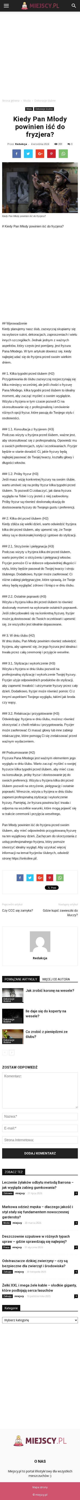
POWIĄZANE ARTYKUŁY (21, 979)
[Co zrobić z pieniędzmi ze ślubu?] (12, 1036)
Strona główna (10, 100)
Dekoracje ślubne (44, 108)
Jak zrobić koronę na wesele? (50, 990)
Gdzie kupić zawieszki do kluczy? (60, 913)
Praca (6, 1247)
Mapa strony (40, 1487)
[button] (74, 6)
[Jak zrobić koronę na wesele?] (12, 995)
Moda (29, 108)
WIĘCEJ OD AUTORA (56, 979)
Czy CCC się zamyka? (17, 910)
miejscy (20, 1193)
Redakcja (21, 144)
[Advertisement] (40, 54)
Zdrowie (7, 1193)
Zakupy (7, 1271)
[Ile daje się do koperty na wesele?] (12, 1016)
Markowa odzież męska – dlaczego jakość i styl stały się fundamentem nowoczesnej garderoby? (37, 1212)
